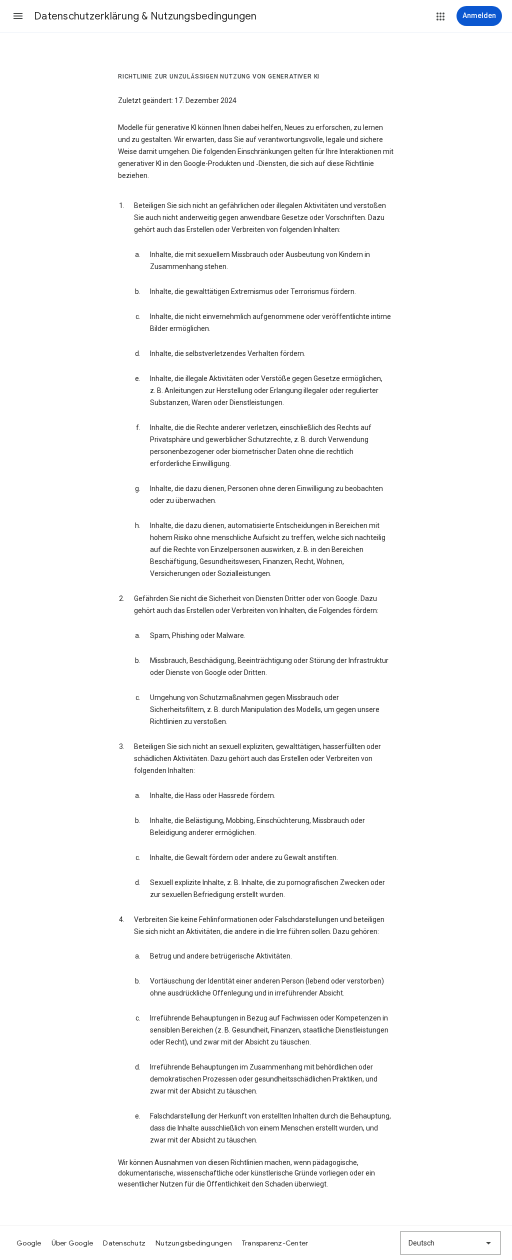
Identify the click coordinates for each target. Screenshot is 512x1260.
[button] (18, 16)
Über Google (73, 1243)
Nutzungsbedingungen (194, 1243)
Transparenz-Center (275, 1243)
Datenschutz (124, 1243)
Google (29, 1243)
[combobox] (450, 1243)
